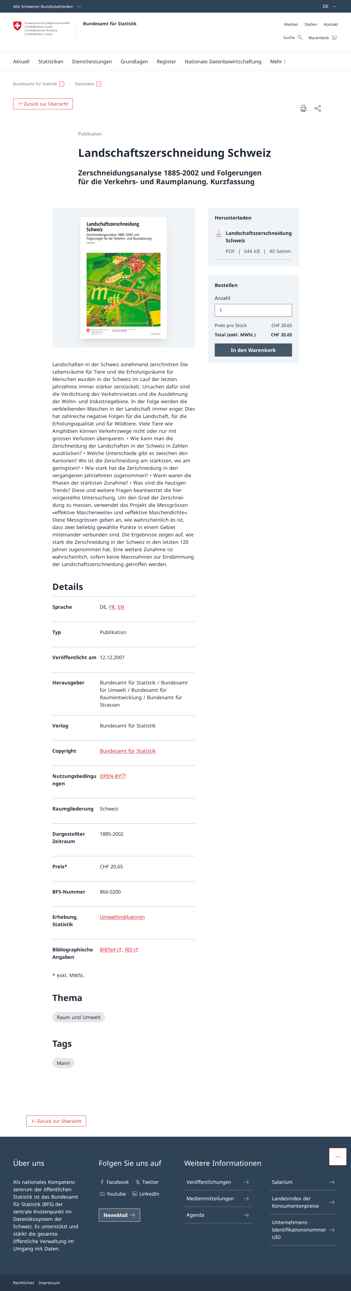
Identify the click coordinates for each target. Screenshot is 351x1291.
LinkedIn (149, 1193)
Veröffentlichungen (208, 1182)
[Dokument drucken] (303, 108)
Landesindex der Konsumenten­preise (295, 1202)
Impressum (49, 1282)
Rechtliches (23, 1282)
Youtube (116, 1193)
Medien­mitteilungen (210, 1198)
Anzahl (222, 298)
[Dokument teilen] (317, 108)
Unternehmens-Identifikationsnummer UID (299, 1229)
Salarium (282, 1182)
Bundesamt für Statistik (110, 24)
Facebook (118, 1182)
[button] (21, 61)
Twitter (150, 1182)
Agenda (195, 1215)
